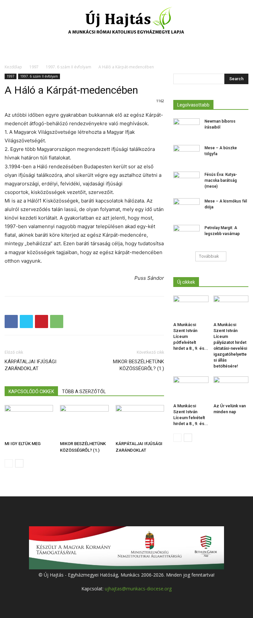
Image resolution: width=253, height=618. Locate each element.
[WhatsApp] (56, 321)
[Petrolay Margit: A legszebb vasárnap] (186, 234)
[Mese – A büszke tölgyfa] (186, 154)
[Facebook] (11, 321)
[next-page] (19, 463)
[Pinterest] (41, 321)
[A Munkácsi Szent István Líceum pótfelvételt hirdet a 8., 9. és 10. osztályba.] (191, 308)
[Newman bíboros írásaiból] (186, 127)
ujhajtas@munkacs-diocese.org (138, 588)
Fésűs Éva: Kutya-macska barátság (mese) (221, 180)
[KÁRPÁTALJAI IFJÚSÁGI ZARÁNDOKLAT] (140, 421)
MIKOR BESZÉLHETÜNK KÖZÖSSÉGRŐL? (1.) (138, 365)
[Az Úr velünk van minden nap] (231, 388)
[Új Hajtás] (126, 21)
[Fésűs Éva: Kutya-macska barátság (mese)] (186, 181)
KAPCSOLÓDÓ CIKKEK (31, 391)
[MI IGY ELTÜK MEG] (29, 421)
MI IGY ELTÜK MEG (23, 443)
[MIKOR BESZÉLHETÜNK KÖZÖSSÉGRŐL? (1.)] (84, 421)
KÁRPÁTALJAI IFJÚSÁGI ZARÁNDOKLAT (30, 365)
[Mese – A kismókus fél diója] (186, 207)
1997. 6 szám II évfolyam (68, 67)
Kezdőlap (13, 67)
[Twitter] (26, 321)
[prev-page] (9, 463)
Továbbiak (209, 256)
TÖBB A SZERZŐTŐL (84, 391)
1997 (34, 67)
